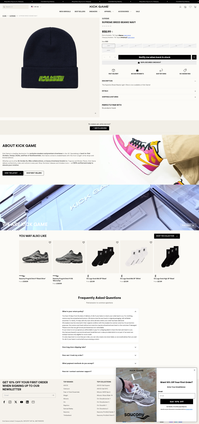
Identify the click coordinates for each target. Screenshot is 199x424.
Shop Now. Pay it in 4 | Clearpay (69, 1)
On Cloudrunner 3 (103, 402)
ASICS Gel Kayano (103, 385)
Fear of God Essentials (71, 392)
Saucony (66, 412)
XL (179, 46)
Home (4, 16)
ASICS (65, 385)
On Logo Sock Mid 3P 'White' (130, 279)
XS (125, 46)
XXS (111, 46)
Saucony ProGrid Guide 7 (106, 412)
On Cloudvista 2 (102, 409)
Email (160, 391)
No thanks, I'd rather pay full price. (177, 406)
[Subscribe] (52, 395)
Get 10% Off (177, 401)
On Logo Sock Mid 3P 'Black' (96, 279)
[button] (94, 11)
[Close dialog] (194, 370)
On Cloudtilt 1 (102, 405)
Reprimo (66, 405)
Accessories (123, 11)
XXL (193, 46)
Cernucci (66, 389)
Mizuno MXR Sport (103, 392)
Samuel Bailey (68, 409)
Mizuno (66, 399)
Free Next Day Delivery (36, 1)
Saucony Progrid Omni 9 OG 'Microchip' (63, 280)
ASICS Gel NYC (102, 389)
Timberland (67, 415)
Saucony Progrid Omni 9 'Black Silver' (32, 279)
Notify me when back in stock (154, 57)
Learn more (127, 35)
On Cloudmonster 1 (104, 399)
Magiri (65, 395)
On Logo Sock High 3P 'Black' (164, 279)
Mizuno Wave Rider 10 (105, 395)
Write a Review (101, 128)
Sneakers (93, 11)
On (64, 402)
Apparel (107, 11)
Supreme (13, 16)
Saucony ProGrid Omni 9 (105, 415)
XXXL (111, 51)
